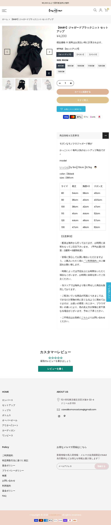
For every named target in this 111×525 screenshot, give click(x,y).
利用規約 (6, 485)
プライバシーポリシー (13, 470)
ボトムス (6, 415)
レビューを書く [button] (55, 368)
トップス (6, 410)
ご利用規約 (7, 455)
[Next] (49, 52)
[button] (71, 109)
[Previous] (7, 52)
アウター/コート (10, 425)
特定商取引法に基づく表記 (15, 460)
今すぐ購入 (82, 100)
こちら (84, 317)
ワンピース (7, 435)
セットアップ (8, 405)
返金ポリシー (8, 465)
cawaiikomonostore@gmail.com (78, 409)
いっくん (64, 167)
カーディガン (8, 430)
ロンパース (7, 400)
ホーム (5, 19)
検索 (4, 475)
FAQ (4, 495)
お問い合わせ (8, 480)
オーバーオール (9, 420)
